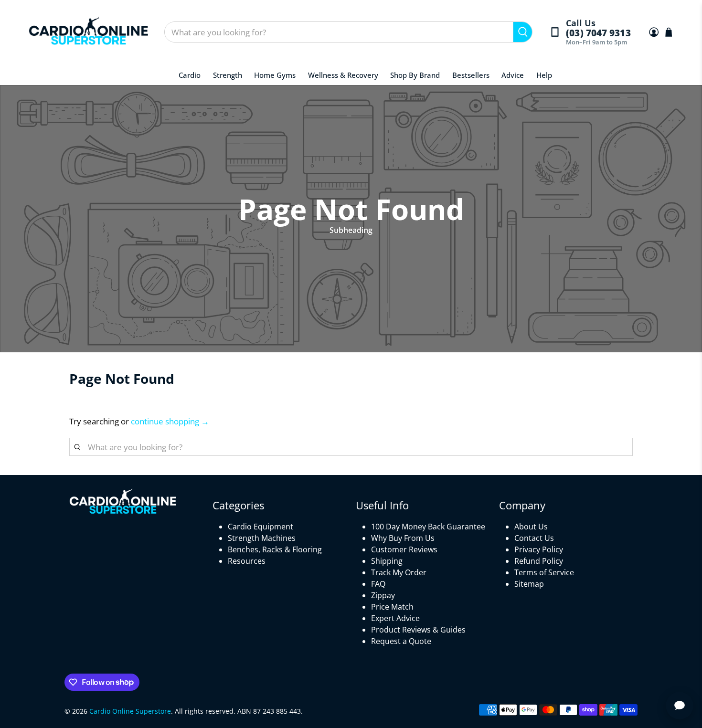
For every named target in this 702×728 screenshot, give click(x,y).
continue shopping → (170, 421)
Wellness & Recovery (343, 75)
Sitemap (529, 584)
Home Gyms (275, 75)
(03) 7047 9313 (598, 33)
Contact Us (534, 538)
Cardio (190, 75)
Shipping (387, 561)
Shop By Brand (415, 75)
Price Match (392, 606)
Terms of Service (544, 572)
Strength (227, 75)
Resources (247, 561)
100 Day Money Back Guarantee (428, 526)
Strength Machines (262, 538)
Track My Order (398, 572)
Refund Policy (538, 561)
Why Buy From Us (403, 538)
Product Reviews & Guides (418, 629)
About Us (531, 526)
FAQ (378, 584)
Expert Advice (395, 618)
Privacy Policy (538, 549)
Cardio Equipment (260, 526)
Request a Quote (401, 641)
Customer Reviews (404, 549)
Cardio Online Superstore (130, 711)
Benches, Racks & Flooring (275, 549)
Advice (512, 75)
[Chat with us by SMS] (679, 705)
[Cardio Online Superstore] (88, 32)
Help (544, 75)
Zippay (383, 595)
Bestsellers (470, 75)
